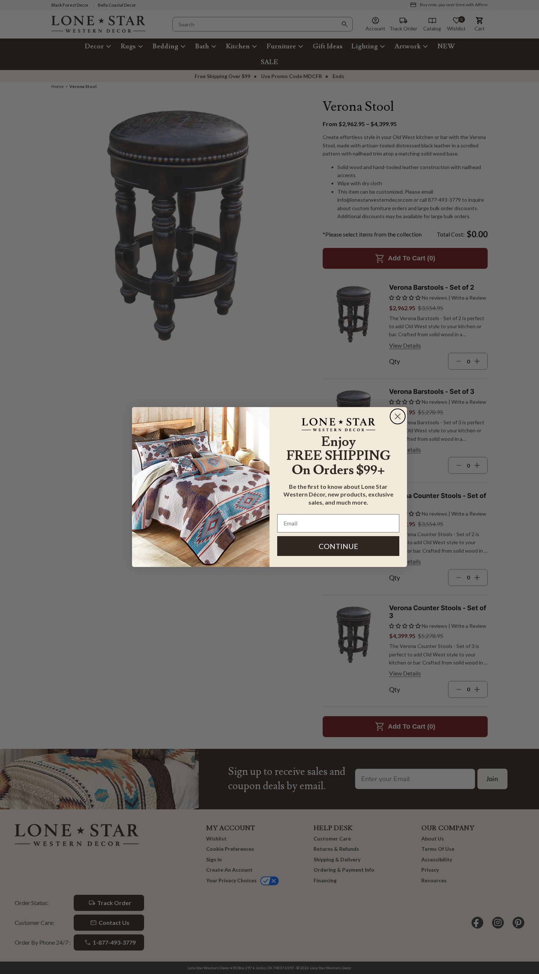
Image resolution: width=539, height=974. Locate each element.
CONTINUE (338, 546)
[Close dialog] (397, 416)
